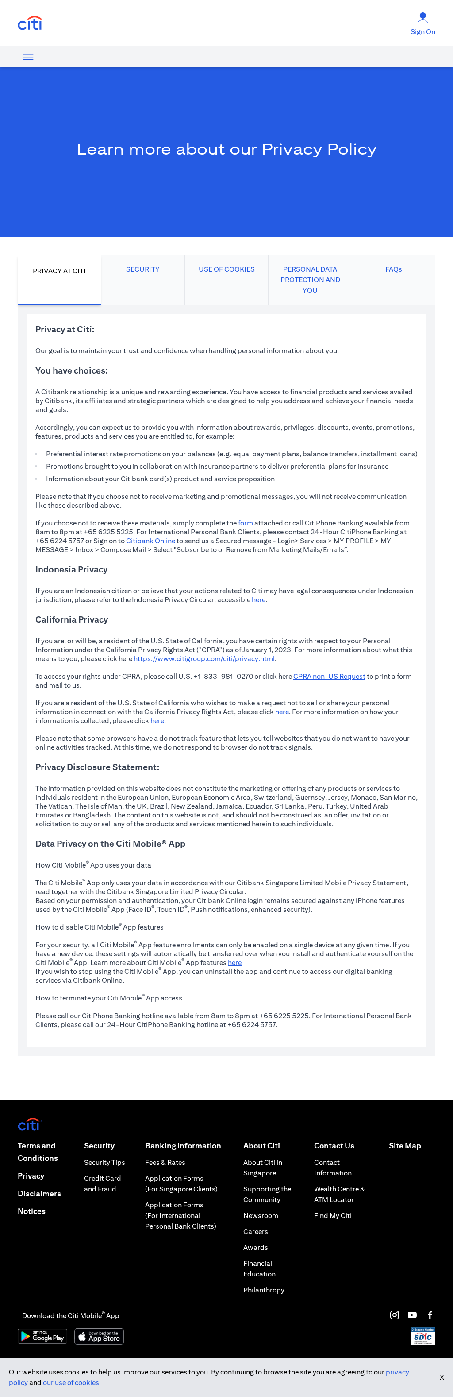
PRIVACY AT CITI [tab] (59, 271)
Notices (32, 1211)
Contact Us (334, 1145)
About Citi (261, 1145)
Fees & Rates (165, 1162)
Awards (255, 1247)
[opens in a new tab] (30, 23)
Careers (255, 1231)
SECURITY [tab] (143, 269)
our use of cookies (71, 1382)
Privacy (31, 1175)
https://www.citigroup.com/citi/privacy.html (204, 658)
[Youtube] (412, 1315)
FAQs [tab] (393, 269)
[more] (28, 56)
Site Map (405, 1145)
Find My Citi (333, 1215)
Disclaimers (39, 1193)
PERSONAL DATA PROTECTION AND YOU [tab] (310, 280)
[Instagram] (394, 1315)
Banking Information (183, 1145)
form (245, 523)
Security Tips (104, 1162)
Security (99, 1145)
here (258, 599)
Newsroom (260, 1215)
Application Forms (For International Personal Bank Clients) (180, 1215)
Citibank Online (150, 541)
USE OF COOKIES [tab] (227, 269)
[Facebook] (430, 1315)
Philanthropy (263, 1290)
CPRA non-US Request (329, 676)
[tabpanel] (226, 680)
